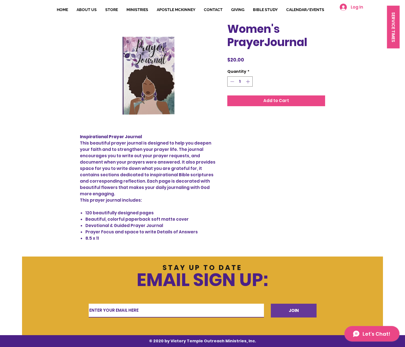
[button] (393, 27)
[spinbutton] (240, 81)
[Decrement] (231, 81)
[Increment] (248, 81)
